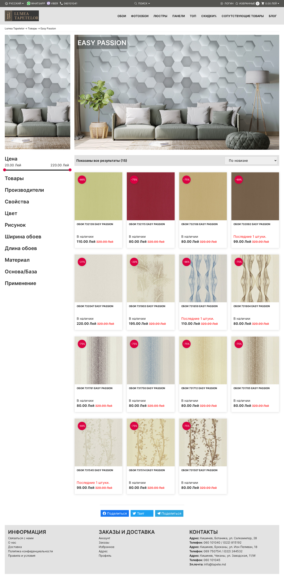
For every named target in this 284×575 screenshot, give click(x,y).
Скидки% (209, 16)
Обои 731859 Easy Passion (199, 306)
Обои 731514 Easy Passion (147, 470)
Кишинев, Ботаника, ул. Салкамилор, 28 (228, 538)
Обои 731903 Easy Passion (147, 306)
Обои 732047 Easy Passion (95, 306)
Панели (178, 16)
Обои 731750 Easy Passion (147, 388)
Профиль (105, 555)
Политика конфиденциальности (30, 551)
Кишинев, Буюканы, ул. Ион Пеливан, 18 (228, 547)
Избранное (106, 547)
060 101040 (212, 542)
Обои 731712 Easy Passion (199, 388)
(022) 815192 (232, 542)
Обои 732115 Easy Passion (147, 224)
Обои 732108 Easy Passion (199, 224)
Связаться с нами (20, 538)
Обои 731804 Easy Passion (251, 306)
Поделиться (116, 513)
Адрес (103, 551)
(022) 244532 (232, 551)
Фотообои (139, 16)
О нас (12, 542)
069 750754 (212, 551)
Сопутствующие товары (243, 16)
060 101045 (212, 560)
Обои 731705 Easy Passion (251, 388)
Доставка (15, 547)
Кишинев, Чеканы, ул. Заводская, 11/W (228, 555)
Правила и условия (21, 555)
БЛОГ (273, 16)
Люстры (160, 16)
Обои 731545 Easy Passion (95, 470)
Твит (140, 513)
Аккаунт (104, 538)
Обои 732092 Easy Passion (251, 224)
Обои (121, 16)
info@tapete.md (215, 564)
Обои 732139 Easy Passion (95, 224)
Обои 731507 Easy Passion (199, 470)
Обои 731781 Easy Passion (94, 388)
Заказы (104, 542)
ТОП (193, 16)
